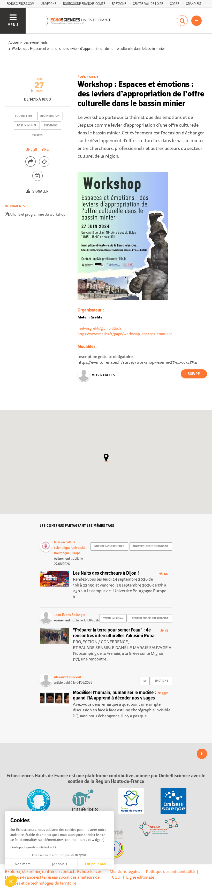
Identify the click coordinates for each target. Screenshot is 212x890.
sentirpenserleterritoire (150, 618)
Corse (174, 4)
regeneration (50, 116)
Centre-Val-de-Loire (148, 4)
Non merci (23, 864)
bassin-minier (27, 125)
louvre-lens (24, 116)
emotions (51, 125)
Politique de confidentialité (170, 871)
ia (144, 681)
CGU (116, 877)
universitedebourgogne (150, 546)
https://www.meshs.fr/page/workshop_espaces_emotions (125, 334)
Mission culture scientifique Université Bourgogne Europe (70, 548)
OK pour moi (95, 864)
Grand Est (193, 4)
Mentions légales (125, 871)
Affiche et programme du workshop (37, 214)
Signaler (40, 191)
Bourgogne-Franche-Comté (84, 4)
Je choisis (59, 864)
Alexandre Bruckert (67, 677)
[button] (11, 881)
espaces (37, 135)
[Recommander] (44, 161)
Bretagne (119, 4)
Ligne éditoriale (140, 877)
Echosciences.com (20, 4)
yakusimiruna (113, 618)
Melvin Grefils (103, 375)
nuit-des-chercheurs (109, 546)
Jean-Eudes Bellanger (69, 615)
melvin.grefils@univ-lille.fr (100, 328)
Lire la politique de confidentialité (33, 847)
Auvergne (48, 4)
